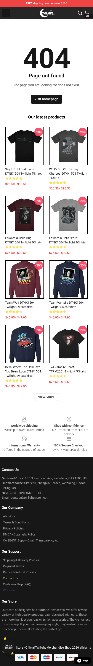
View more (46, 397)
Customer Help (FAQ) (17, 584)
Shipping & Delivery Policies (21, 560)
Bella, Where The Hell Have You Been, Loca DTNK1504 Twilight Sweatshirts (23, 371)
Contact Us (10, 578)
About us (9, 516)
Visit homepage (46, 99)
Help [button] (85, 660)
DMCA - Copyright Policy (19, 534)
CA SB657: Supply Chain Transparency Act (31, 540)
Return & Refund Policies (19, 572)
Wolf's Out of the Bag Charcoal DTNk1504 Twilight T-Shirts (68, 174)
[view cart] (87, 12)
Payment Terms (13, 566)
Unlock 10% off (9, 647)
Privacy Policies (13, 528)
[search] (80, 12)
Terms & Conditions (16, 522)
